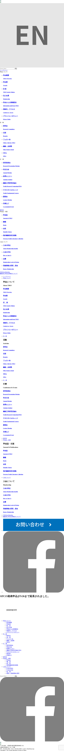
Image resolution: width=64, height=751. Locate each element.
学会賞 (9, 624)
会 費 (9, 671)
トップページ (3, 70)
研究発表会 (10, 645)
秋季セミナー (10, 648)
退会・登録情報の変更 (13, 673)
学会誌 (9, 660)
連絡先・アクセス (12, 630)
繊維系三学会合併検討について (8, 273)
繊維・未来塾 (10, 640)
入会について (7, 477)
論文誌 (2, 210)
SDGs (8, 642)
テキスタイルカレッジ (13, 652)
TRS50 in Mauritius (5, 272)
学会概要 (9, 622)
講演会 (9, 653)
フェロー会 (10, 639)
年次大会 (9, 647)
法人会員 (9, 627)
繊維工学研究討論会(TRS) (14, 650)
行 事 (5, 380)
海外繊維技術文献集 (12, 665)
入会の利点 (10, 668)
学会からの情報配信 (12, 629)
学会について (7, 278)
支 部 (9, 637)
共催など (9, 655)
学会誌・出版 (7, 440)
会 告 (9, 663)
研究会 (9, 635)
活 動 (5, 336)
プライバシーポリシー (13, 632)
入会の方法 (10, 670)
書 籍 (9, 661)
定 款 (9, 625)
